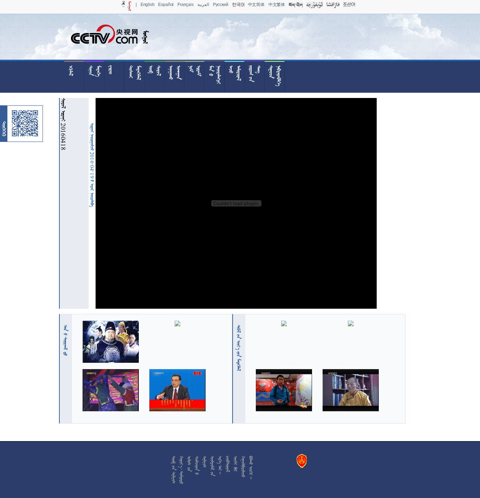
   (238, 348)
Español (166, 4)
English (148, 4)
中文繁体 (276, 4)
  (65, 340)
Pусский (220, 4)
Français (185, 4)
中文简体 (256, 4)
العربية (203, 4)
